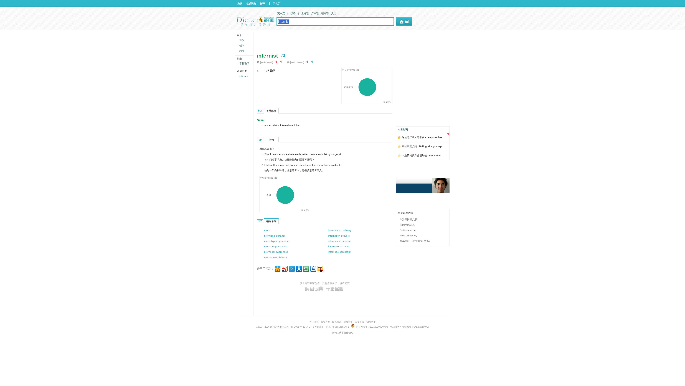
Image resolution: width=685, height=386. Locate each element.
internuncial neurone (339, 241)
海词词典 (275, 326)
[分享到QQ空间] (277, 268)
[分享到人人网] (298, 268)
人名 (333, 13)
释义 (241, 40)
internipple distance (275, 235)
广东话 (315, 13)
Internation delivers (339, 235)
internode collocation (339, 251)
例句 (241, 45)
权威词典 (251, 3)
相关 (241, 51)
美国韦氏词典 (407, 224)
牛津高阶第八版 (408, 219)
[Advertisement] (322, 40)
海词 (239, 3)
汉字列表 (359, 322)
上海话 (305, 13)
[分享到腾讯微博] (291, 268)
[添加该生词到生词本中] (283, 55)
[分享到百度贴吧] (313, 268)
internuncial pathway (339, 230)
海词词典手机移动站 (342, 332)
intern (267, 230)
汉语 (293, 13)
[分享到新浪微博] (284, 268)
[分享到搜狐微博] (320, 268)
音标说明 (244, 63)
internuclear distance (275, 257)
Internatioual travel (338, 246)
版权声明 (325, 322)
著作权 (328, 283)
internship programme (276, 241)
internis (243, 76)
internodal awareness (276, 251)
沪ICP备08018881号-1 (337, 326)
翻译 (262, 3)
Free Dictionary (408, 235)
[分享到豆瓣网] (306, 268)
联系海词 (336, 322)
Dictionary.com (408, 230)
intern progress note (275, 246)
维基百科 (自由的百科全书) (415, 240)
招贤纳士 (371, 322)
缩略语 (325, 13)
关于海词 (314, 322)
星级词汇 (348, 322)
